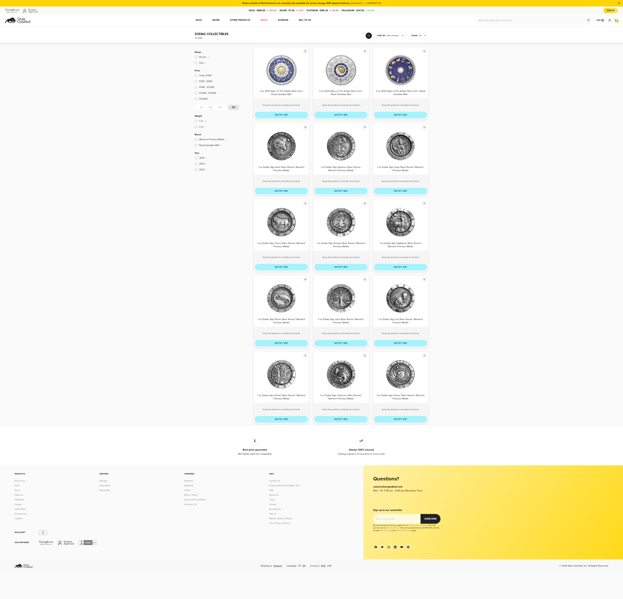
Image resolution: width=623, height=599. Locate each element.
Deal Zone (20, 480)
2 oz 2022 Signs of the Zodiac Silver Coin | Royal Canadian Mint (400, 92)
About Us (274, 495)
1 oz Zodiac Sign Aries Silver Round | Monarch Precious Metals (281, 168)
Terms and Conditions (195, 499)
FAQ (271, 490)
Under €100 (205, 75)
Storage (103, 480)
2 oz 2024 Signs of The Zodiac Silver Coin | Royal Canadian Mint (341, 92)
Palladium (358, 10)
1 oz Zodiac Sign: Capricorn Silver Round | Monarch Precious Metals (341, 397)
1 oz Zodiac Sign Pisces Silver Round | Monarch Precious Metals (281, 321)
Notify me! (281, 115)
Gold (262, 10)
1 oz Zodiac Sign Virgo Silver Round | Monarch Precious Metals (400, 168)
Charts (187, 490)
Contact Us (274, 480)
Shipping (188, 485)
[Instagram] (388, 547)
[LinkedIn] (395, 547)
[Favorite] (305, 51)
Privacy (272, 504)
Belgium (278, 565)
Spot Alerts (104, 485)
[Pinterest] (408, 547)
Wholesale (104, 490)
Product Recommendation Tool (284, 485)
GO (233, 107)
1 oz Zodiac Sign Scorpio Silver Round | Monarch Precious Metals (341, 245)
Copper (18, 504)
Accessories (21, 513)
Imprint (272, 513)
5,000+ (203, 98)
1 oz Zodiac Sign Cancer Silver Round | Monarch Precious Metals (401, 397)
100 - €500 (205, 81)
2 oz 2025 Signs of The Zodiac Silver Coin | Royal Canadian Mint (281, 92)
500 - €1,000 (206, 87)
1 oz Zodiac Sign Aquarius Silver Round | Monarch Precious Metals (341, 168)
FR (299, 565)
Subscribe (430, 518)
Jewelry (18, 518)
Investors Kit (190, 504)
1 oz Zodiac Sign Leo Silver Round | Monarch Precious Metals (400, 321)
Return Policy (191, 495)
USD (329, 565)
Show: (414, 35)
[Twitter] (382, 547)
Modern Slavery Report (280, 518)
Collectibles (20, 509)
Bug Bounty (275, 509)
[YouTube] (401, 547)
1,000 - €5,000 (207, 93)
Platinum (322, 10)
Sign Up (611, 10)
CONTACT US (374, 3)
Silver (291, 10)
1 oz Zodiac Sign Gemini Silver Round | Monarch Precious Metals (281, 397)
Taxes (272, 499)
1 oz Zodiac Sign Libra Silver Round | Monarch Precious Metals (341, 321)
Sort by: (381, 35)
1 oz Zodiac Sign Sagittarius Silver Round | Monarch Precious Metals (400, 245)
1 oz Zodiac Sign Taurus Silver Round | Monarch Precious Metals (281, 245)
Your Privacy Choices (279, 523)
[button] (390, 35)
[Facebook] (375, 547)
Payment (188, 480)
